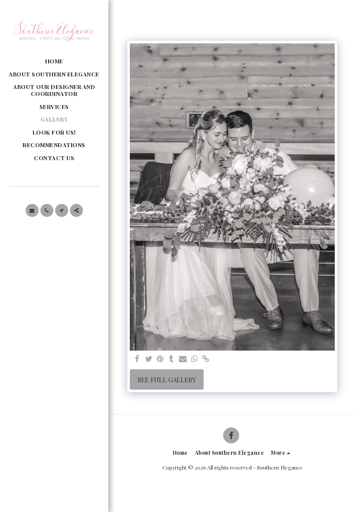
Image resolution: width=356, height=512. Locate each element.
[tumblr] (171, 359)
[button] (32, 210)
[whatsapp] (194, 359)
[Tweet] (149, 359)
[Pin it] (160, 359)
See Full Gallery (167, 379)
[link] (205, 359)
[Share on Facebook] (137, 359)
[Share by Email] (183, 359)
